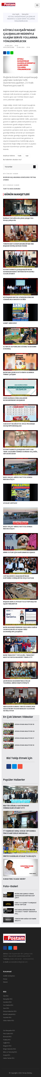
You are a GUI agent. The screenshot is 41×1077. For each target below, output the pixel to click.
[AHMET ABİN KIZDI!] (20, 312)
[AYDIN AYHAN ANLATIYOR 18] (8, 725)
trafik (19, 156)
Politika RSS (7, 1040)
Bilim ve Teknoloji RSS (10, 1052)
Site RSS (5, 996)
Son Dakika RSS (8, 1005)
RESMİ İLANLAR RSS (9, 1014)
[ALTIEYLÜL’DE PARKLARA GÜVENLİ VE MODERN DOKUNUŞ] (20, 336)
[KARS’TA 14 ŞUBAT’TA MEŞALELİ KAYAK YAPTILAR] (8, 903)
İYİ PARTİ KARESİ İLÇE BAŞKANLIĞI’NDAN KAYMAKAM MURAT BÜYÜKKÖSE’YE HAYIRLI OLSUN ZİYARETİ (18, 272)
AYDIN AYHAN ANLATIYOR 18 (24, 724)
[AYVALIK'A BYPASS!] (20, 492)
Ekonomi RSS (7, 1037)
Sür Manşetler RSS (9, 1030)
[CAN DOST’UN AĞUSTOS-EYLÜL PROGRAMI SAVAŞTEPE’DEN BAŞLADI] (20, 413)
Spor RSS (6, 1008)
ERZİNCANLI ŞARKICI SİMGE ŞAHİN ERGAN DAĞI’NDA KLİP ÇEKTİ (25, 896)
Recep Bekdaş (27, 1073)
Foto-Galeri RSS (8, 1033)
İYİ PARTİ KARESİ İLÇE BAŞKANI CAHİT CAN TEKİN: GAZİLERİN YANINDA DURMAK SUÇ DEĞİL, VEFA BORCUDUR (20, 451)
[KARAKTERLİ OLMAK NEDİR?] (20, 867)
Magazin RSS (7, 1046)
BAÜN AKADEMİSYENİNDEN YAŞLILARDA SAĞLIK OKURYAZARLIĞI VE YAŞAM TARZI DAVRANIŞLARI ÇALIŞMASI (20, 629)
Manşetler (25, 14)
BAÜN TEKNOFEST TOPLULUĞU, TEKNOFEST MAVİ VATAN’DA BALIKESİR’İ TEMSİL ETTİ (18, 656)
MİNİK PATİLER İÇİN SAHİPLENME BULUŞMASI (19, 552)
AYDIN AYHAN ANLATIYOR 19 (24, 745)
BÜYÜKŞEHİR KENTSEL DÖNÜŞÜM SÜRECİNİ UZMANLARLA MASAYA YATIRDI (18, 298)
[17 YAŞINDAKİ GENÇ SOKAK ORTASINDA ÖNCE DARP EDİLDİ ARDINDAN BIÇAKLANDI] (20, 819)
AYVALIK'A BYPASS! (10, 503)
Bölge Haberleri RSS (9, 1049)
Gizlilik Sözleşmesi (9, 976)
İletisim (5, 982)
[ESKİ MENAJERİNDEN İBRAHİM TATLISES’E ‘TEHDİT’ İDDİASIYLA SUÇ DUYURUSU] (8, 910)
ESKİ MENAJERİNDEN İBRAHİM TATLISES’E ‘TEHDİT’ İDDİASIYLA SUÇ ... (26, 912)
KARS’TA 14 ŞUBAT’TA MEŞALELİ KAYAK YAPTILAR (25, 904)
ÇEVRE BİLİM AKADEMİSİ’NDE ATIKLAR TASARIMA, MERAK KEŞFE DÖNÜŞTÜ (16, 682)
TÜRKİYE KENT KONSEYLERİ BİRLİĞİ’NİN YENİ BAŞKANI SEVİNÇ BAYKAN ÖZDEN (18, 245)
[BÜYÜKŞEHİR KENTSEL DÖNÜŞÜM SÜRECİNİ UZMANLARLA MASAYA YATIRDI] (20, 286)
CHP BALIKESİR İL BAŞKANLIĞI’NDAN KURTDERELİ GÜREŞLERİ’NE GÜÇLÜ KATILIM (18, 577)
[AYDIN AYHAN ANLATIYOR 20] (8, 732)
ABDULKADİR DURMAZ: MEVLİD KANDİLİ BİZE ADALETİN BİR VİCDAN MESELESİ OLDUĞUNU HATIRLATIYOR (19, 709)
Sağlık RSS (6, 1043)
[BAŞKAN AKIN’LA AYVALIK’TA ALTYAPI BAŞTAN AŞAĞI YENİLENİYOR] (20, 591)
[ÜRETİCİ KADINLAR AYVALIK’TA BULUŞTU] (20, 844)
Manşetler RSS (7, 999)
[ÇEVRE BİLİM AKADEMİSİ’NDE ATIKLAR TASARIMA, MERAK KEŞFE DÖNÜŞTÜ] (20, 670)
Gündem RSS (7, 1002)
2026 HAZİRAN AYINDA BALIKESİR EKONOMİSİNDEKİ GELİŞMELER (15, 399)
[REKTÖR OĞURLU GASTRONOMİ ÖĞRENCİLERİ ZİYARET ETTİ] (20, 794)
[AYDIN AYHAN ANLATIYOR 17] (8, 739)
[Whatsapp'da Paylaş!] (11, 52)
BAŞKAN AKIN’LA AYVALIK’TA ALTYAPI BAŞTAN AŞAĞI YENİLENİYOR (20, 603)
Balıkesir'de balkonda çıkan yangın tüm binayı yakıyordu (18, 219)
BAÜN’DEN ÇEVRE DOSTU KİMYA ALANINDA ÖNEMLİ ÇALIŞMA (18, 373)
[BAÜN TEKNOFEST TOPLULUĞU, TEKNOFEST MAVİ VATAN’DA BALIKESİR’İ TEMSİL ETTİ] (20, 644)
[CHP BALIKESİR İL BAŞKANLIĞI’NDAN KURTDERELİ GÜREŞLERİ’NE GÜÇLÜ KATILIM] (20, 565)
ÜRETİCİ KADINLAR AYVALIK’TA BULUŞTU (19, 856)
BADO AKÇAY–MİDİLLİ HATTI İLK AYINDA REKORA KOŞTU (17, 478)
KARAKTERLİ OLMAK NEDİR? (14, 879)
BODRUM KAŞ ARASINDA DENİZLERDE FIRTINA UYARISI (19, 177)
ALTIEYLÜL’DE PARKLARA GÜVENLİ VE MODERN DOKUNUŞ (19, 348)
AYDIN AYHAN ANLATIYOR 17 (24, 738)
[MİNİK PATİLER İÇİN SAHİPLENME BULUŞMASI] (20, 541)
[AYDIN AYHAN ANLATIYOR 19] (8, 746)
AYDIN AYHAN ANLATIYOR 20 (24, 731)
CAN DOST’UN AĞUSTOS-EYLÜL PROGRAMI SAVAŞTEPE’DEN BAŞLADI (19, 425)
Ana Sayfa (15, 14)
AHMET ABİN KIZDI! (10, 323)
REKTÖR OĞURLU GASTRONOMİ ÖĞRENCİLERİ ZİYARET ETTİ (16, 806)
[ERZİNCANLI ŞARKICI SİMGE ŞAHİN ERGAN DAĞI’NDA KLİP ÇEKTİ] (8, 894)
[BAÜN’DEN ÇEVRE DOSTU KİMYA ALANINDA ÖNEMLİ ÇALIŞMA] (20, 361)
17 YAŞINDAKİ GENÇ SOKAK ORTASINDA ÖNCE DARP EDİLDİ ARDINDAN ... (19, 832)
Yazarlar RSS (7, 1017)
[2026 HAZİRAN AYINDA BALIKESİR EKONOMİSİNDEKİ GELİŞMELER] (20, 387)
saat (27, 156)
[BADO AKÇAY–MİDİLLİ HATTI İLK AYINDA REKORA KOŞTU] (20, 466)
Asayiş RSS (6, 1055)
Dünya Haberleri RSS (10, 1011)
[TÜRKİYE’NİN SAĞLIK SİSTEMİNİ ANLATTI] (8, 919)
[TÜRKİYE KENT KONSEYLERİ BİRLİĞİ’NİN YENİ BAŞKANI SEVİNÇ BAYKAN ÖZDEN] (20, 233)
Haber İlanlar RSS (8, 1058)
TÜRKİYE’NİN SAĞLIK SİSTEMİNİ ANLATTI (25, 920)
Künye (5, 979)
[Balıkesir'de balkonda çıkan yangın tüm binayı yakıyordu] (20, 207)
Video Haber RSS (8, 1020)
